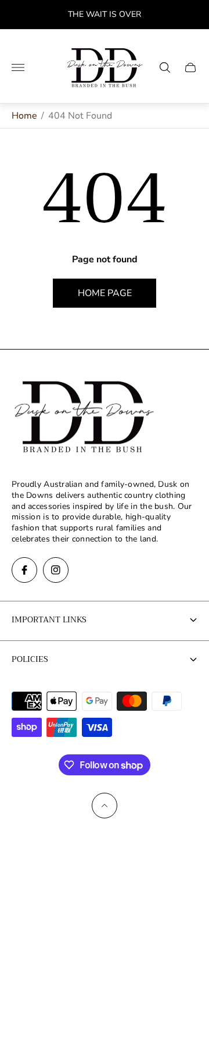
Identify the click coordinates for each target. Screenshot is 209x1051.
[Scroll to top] (104, 805)
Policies (30, 659)
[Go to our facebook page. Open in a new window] (24, 570)
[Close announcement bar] (191, 15)
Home (24, 115)
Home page (105, 293)
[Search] (165, 67)
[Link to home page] (84, 417)
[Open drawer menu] (18, 67)
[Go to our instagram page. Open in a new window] (56, 570)
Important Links (49, 619)
